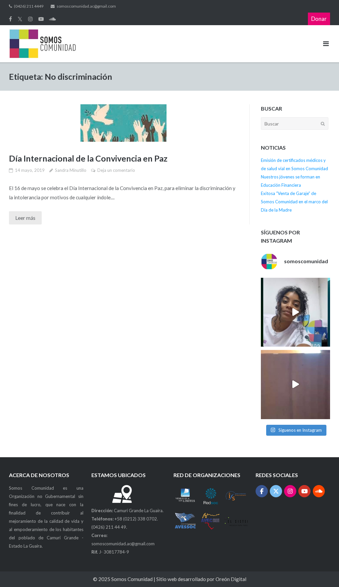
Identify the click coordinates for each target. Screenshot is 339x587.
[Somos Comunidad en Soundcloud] (319, 491)
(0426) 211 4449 (28, 6)
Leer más (25, 218)
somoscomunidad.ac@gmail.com (86, 6)
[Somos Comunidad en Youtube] (304, 491)
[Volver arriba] (322, 570)
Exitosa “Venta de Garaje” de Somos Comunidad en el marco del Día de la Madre (294, 202)
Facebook (10, 19)
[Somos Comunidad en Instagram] (290, 491)
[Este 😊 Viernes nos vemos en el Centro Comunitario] (295, 384)
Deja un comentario (116, 170)
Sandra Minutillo (70, 170)
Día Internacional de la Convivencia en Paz (88, 158)
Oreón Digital (231, 579)
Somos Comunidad (132, 579)
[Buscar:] (294, 123)
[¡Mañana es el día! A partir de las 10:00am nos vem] (295, 312)
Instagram (30, 19)
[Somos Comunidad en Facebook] (262, 491)
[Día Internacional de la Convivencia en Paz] (123, 123)
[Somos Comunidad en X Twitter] (276, 491)
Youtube (41, 19)
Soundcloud (52, 19)
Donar (319, 18)
